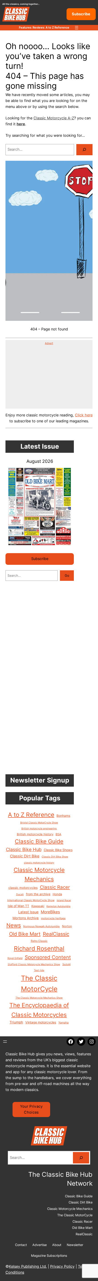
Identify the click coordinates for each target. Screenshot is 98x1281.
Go (67, 575)
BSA (58, 834)
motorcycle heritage (53, 918)
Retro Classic (39, 941)
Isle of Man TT (18, 906)
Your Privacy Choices (31, 1109)
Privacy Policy (62, 1266)
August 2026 (39, 461)
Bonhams (63, 815)
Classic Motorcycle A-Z (54, 118)
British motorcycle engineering (39, 828)
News (13, 925)
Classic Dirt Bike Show (55, 856)
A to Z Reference (31, 814)
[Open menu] (76, 27)
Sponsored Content (48, 957)
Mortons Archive (26, 918)
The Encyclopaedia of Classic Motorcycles (39, 1010)
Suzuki (66, 964)
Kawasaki (37, 906)
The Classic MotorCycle (39, 983)
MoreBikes (50, 911)
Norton (67, 926)
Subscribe (81, 14)
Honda (57, 894)
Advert (49, 343)
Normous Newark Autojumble (41, 926)
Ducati (20, 894)
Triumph (16, 1022)
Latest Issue (28, 912)
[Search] (84, 149)
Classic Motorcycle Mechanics (39, 874)
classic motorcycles (23, 888)
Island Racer (64, 900)
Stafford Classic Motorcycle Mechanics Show (34, 964)
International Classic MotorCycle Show (30, 900)
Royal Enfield (15, 958)
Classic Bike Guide (39, 841)
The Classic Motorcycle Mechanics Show (39, 997)
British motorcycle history (35, 834)
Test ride (39, 970)
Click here (84, 415)
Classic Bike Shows (58, 850)
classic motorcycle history (39, 862)
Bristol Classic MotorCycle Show (39, 822)
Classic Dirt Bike (24, 856)
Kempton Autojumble (58, 906)
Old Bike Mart (25, 934)
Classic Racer (55, 887)
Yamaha (63, 1022)
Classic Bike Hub (23, 849)
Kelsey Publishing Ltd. (28, 1266)
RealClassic (56, 934)
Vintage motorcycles (40, 1022)
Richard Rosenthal (39, 948)
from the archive (38, 894)
